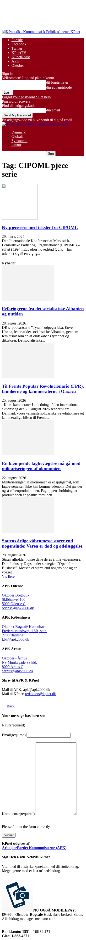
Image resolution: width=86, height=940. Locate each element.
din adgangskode (59, 87)
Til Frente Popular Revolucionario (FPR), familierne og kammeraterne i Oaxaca (43, 389)
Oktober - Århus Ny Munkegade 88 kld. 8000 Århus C (19, 662)
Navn (13, 725)
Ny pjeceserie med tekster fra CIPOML (40, 227)
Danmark (18, 132)
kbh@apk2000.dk (15, 639)
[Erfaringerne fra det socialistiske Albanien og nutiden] (28, 300)
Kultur (16, 145)
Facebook (18, 44)
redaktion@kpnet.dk (40, 694)
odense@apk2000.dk (18, 608)
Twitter (16, 48)
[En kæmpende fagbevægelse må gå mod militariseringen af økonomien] (28, 454)
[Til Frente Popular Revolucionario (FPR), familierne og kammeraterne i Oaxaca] (28, 377)
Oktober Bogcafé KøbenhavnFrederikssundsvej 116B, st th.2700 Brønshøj (24, 631)
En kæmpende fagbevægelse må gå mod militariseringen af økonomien (41, 466)
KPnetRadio (20, 57)
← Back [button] (8, 706)
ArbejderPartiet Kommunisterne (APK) (34, 848)
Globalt (17, 136)
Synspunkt (19, 141)
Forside (17, 40)
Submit (9, 835)
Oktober (17, 65)
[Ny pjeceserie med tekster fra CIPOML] (20, 218)
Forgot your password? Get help (26, 97)
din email (53, 110)
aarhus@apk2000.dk (17, 671)
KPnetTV (18, 53)
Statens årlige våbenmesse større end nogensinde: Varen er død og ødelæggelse (42, 543)
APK (15, 61)
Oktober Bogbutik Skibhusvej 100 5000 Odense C (15, 599)
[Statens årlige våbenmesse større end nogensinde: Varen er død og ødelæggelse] (28, 532)
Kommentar (18, 814)
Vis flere (8, 576)
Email (14, 735)
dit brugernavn (57, 82)
